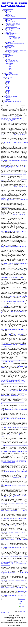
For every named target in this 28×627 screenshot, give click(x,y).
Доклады (8, 32)
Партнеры (8, 14)
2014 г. (8, 93)
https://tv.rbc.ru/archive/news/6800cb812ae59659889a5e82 (14, 510)
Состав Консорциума (11, 27)
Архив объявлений (14, 52)
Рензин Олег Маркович (17, 281)
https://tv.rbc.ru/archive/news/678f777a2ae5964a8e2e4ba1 (14, 595)
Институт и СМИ (7, 77)
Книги (8, 56)
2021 (10, 66)
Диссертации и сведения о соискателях (16, 50)
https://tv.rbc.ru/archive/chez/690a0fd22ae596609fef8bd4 (13, 214)
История (8, 12)
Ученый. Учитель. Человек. (13, 23)
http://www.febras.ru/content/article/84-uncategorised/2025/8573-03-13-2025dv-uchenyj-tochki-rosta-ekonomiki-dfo (13, 564)
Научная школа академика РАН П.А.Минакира (14, 18)
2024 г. (8, 81)
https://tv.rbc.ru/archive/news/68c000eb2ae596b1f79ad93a (14, 329)
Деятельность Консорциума (13, 28)
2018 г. (8, 88)
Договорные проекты (11, 60)
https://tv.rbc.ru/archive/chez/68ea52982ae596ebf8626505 (14, 263)
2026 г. (8, 78)
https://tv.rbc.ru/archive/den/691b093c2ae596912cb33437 (14, 186)
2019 (10, 69)
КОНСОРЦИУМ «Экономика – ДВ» (12, 24)
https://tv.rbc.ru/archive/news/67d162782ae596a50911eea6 (14, 547)
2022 (10, 65)
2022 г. (8, 83)
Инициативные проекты (12, 61)
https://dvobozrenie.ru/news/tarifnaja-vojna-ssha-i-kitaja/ (13, 518)
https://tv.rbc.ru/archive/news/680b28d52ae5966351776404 (14, 503)
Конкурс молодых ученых (12, 74)
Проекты (5, 57)
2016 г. (8, 91)
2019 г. (8, 87)
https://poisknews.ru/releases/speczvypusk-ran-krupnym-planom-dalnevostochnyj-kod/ (13, 167)
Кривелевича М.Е (22, 591)
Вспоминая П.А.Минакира (13, 21)
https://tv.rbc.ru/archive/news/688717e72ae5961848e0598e (14, 409)
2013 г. (8, 95)
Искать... (3, 105)
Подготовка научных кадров (10, 33)
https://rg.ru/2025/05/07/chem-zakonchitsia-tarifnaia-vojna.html (14, 496)
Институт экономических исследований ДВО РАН (14, 4)
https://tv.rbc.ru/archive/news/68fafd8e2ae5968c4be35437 (14, 246)
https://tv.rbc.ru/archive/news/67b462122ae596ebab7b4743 (14, 580)
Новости (8, 97)
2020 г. (8, 86)
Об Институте (6, 10)
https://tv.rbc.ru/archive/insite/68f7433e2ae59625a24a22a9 (14, 231)
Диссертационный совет (9, 46)
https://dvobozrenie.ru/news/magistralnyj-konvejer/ (12, 525)
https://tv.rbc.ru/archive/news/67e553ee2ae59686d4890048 (14, 539)
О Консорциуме (10, 25)
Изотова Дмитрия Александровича (17, 296)
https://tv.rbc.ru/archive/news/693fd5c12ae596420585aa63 (14, 134)
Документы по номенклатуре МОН (12, 101)
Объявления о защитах (11, 51)
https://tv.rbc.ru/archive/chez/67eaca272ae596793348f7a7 (14, 532)
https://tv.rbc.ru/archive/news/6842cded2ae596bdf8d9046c (14, 451)
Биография (9, 19)
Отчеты (8, 99)
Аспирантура (9, 34)
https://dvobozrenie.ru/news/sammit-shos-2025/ (14, 301)
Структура (8, 11)
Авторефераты (9, 55)
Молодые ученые (7, 73)
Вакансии (5, 100)
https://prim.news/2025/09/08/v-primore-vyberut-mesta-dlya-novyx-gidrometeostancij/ (13, 360)
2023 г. (8, 82)
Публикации (6, 54)
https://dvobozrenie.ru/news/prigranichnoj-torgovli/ (12, 395)
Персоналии (9, 15)
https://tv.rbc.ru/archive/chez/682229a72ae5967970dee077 (14, 485)
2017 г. (8, 90)
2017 (10, 72)
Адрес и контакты (10, 16)
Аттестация (12, 41)
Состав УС (9, 30)
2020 (10, 68)
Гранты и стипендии (11, 75)
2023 (10, 64)
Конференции (9, 63)
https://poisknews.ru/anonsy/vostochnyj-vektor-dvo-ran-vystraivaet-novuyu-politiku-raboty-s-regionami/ (14, 173)
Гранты (8, 59)
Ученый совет (6, 29)
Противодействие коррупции (10, 102)
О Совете (8, 47)
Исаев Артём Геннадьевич (16, 334)
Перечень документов (14, 37)
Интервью (8, 20)
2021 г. (8, 84)
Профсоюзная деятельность (10, 96)
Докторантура (9, 42)
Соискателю (9, 48)
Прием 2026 (12, 36)
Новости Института (8, 9)
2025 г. (8, 79)
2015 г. (8, 92)
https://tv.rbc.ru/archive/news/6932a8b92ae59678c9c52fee (14, 160)
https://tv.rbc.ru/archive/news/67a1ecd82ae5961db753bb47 (14, 587)
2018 (10, 70)
